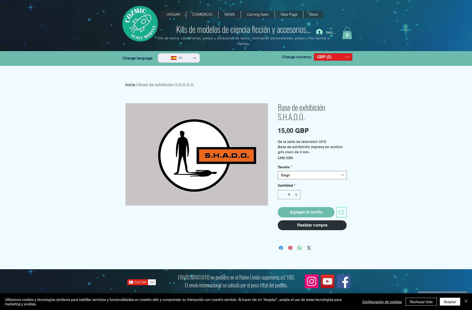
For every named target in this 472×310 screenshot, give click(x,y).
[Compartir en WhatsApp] (300, 248)
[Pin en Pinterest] (290, 248)
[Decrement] (282, 194)
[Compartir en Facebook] (281, 248)
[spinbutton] (289, 194)
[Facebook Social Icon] (343, 281)
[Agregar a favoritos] (341, 212)
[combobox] (312, 175)
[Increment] (297, 194)
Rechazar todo (421, 301)
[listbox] (333, 57)
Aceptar (450, 301)
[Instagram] (311, 281)
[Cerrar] (466, 301)
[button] (229, 14)
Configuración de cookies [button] (382, 301)
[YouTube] (327, 281)
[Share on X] (309, 248)
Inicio (130, 85)
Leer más (285, 157)
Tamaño (285, 167)
